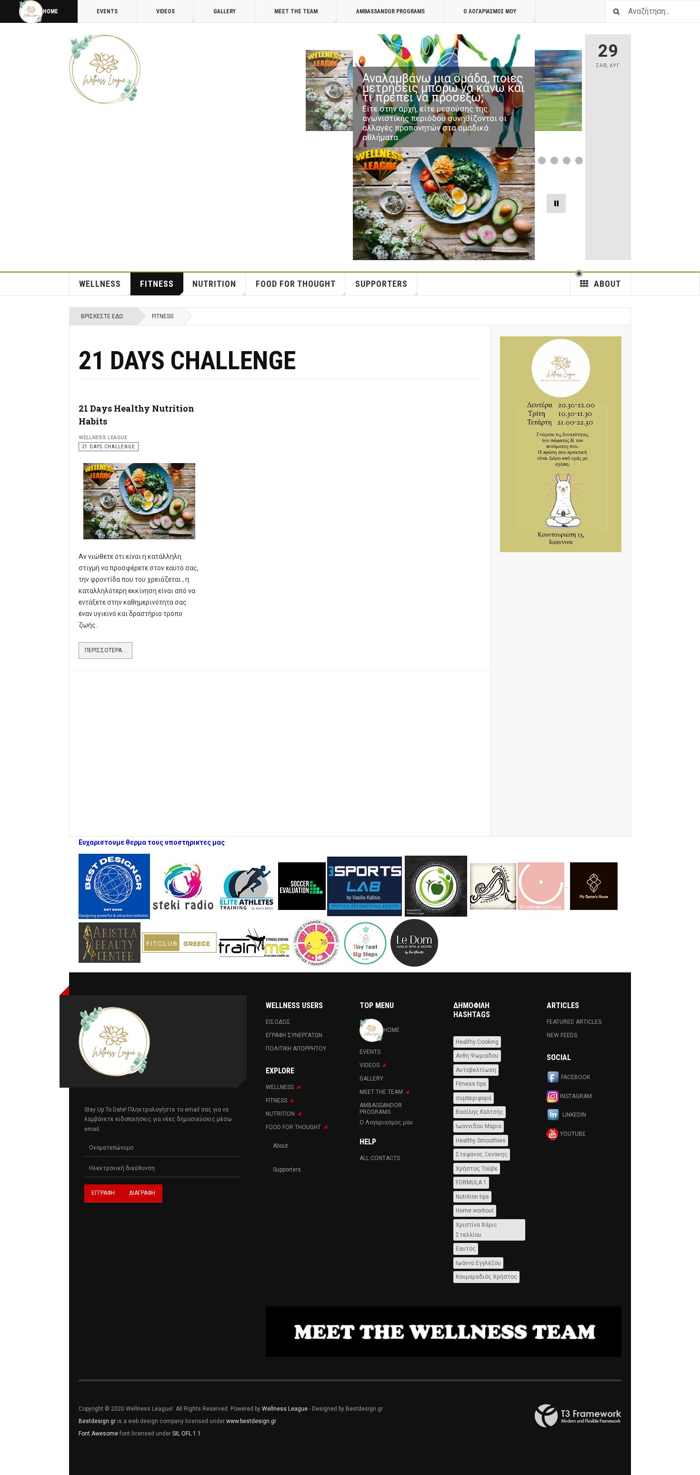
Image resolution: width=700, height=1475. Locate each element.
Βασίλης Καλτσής (479, 1112)
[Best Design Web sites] (114, 885)
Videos (165, 11)
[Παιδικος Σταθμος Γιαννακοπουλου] (316, 942)
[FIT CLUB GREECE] (179, 942)
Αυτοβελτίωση (476, 1070)
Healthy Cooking (477, 1042)
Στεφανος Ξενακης (482, 1154)
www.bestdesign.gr (251, 1421)
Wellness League (285, 1408)
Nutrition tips (472, 1196)
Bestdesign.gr (97, 1421)
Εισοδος (278, 1022)
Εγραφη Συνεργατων (294, 1035)
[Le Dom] (414, 942)
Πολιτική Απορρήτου (296, 1048)
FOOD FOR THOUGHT (296, 284)
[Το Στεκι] (183, 885)
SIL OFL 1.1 (186, 1433)
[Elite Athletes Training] (247, 885)
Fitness (157, 284)
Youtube (572, 1133)
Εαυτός (466, 1248)
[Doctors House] (594, 885)
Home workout (475, 1210)
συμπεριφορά (473, 1098)
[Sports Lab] (365, 885)
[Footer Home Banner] (443, 1331)
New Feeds (562, 1035)
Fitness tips (471, 1084)
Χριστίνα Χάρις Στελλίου (476, 1230)
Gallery (224, 11)
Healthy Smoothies (481, 1140)
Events (107, 11)
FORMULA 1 (471, 1182)
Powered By (578, 1416)
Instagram (575, 1095)
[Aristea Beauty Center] (110, 942)
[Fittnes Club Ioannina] (436, 885)
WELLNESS (100, 284)
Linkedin (573, 1114)
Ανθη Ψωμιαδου (477, 1055)
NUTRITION (214, 284)
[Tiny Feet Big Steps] (365, 942)
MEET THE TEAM (296, 11)
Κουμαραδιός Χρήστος (486, 1276)
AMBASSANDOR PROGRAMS (390, 11)
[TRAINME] (254, 942)
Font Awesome (98, 1433)
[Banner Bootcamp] (560, 444)
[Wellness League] (104, 69)
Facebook (575, 1077)
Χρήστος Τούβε (477, 1168)
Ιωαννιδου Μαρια (478, 1126)
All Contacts (380, 1158)
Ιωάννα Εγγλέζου (478, 1263)
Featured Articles (574, 1022)
